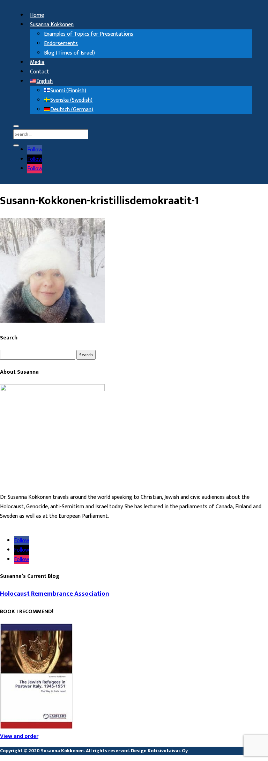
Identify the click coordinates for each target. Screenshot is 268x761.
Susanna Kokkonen (52, 24)
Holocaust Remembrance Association (54, 593)
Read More (12, 525)
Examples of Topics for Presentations (88, 34)
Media (37, 62)
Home (37, 15)
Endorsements (61, 43)
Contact (39, 72)
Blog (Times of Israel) (69, 53)
